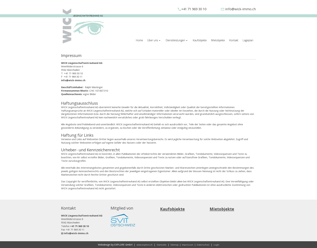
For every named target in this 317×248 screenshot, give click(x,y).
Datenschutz (203, 244)
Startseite (161, 244)
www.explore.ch (145, 244)
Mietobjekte (222, 209)
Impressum (187, 244)
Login (216, 244)
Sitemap (174, 244)
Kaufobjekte (172, 209)
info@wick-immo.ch (240, 9)
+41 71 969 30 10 (193, 9)
